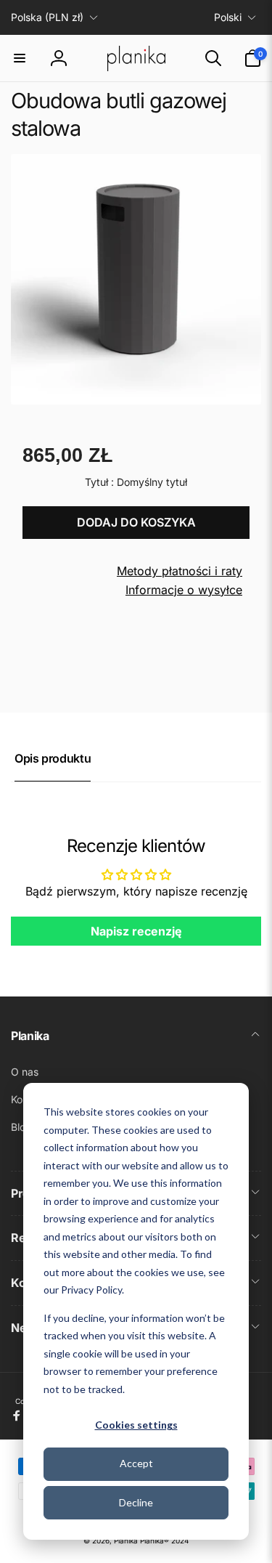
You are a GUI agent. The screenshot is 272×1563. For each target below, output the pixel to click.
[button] (20, 58)
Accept (136, 1463)
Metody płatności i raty (179, 571)
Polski (228, 17)
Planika (126, 1540)
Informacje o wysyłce (183, 589)
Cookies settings (136, 1424)
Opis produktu (53, 758)
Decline (136, 1502)
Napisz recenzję (136, 931)
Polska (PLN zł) (47, 17)
